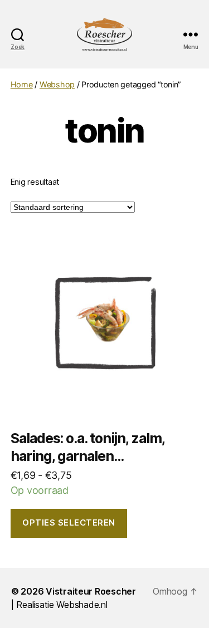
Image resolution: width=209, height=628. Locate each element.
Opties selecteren (68, 522)
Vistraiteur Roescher (91, 591)
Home (22, 84)
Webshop (57, 84)
